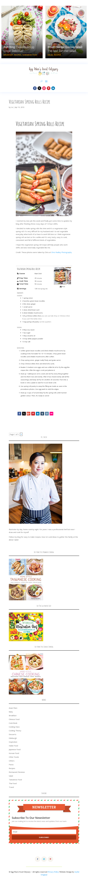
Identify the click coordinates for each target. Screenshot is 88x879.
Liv (12, 107)
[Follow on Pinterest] (48, 88)
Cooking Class (14, 727)
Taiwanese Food (29, 55)
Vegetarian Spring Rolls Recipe (29, 101)
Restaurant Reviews (17, 772)
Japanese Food (15, 749)
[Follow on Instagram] (44, 88)
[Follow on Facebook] (35, 88)
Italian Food (13, 746)
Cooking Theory (15, 730)
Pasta (11, 764)
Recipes (17, 55)
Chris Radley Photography (61, 252)
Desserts (12, 734)
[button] (22, 32)
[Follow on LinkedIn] (53, 88)
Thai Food (13, 783)
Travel (11, 787)
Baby (11, 712)
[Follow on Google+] (28, 413)
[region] (44, 32)
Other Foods (14, 757)
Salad (50, 55)
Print (63, 287)
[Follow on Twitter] (24, 413)
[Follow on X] (39, 88)
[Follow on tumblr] (42, 413)
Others (11, 761)
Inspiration (13, 742)
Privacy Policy (53, 872)
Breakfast (8, 55)
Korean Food (14, 753)
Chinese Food (14, 719)
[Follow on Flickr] (51, 413)
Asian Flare (13, 708)
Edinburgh (13, 738)
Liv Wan (18, 44)
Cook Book (13, 723)
